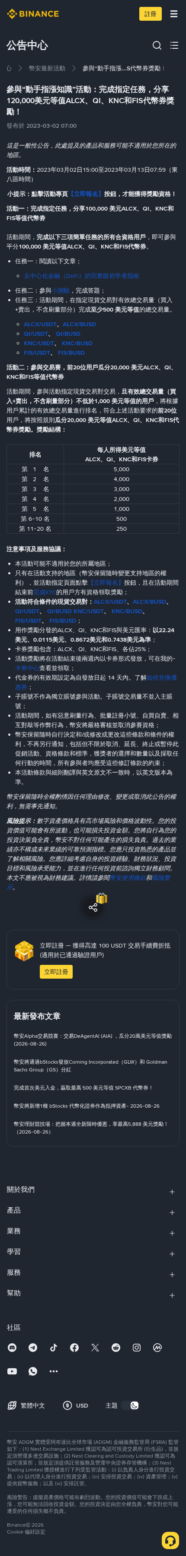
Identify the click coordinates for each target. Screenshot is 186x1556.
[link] (47, 68)
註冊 (150, 14)
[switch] (130, 1405)
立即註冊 (56, 972)
